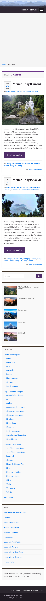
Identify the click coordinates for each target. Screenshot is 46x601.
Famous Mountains (11, 522)
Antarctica (10, 362)
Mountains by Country (13, 557)
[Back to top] (40, 595)
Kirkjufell (21, 333)
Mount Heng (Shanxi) (27, 180)
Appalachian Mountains (15, 407)
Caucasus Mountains (14, 415)
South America (12, 386)
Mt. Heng (18, 165)
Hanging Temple (30, 259)
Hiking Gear (8, 537)
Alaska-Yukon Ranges (15, 395)
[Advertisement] (23, 38)
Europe (9, 374)
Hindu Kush (11, 423)
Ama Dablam (22, 322)
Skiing (8, 480)
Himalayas (10, 419)
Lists (8, 468)
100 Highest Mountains (15, 452)
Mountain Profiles (32, 91)
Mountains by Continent (13, 552)
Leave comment (35, 169)
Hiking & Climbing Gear (15, 464)
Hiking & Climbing (11, 532)
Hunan (37, 163)
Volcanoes (10, 488)
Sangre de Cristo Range (26, 298)
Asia (24, 91)
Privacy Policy (9, 562)
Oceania (9, 382)
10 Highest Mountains (15, 448)
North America (12, 378)
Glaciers (9, 460)
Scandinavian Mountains (16, 435)
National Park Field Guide (33, 590)
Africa (8, 358)
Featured (7, 190)
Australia (10, 370)
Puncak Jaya (22, 310)
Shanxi (30, 261)
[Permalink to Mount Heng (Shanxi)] (23, 205)
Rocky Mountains (13, 431)
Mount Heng (9, 165)
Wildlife (9, 492)
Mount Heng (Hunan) (27, 84)
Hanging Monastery (15, 259)
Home (4, 65)
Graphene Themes (19, 598)
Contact (7, 517)
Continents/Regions (33, 187)
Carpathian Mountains (15, 411)
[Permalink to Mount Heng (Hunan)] (23, 110)
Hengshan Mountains (25, 163)
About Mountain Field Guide (15, 513)
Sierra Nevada (11, 439)
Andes (9, 403)
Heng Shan (11, 163)
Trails (8, 484)
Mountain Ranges (13, 476)
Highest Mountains (11, 527)
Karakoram (10, 427)
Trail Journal (8, 498)
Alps (8, 399)
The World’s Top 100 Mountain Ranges (28, 288)
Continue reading (14, 155)
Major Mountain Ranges (13, 392)
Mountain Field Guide (29, 9)
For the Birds (15, 590)
